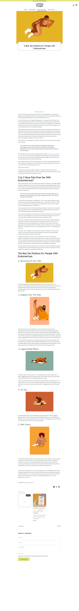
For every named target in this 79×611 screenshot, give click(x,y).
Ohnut (28, 424)
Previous (21, 526)
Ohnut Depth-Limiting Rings (38, 508)
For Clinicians (51, 9)
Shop (25, 9)
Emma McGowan (40, 111)
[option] (23, 501)
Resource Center (42, 9)
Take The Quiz (32, 9)
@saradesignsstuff (29, 482)
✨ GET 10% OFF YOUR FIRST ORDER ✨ (39, 1)
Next (58, 526)
